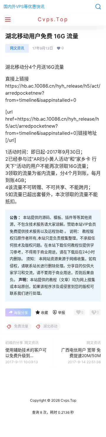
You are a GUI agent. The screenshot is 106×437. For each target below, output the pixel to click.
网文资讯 (17, 48)
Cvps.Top (68, 400)
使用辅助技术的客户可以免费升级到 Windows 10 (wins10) (26, 355)
